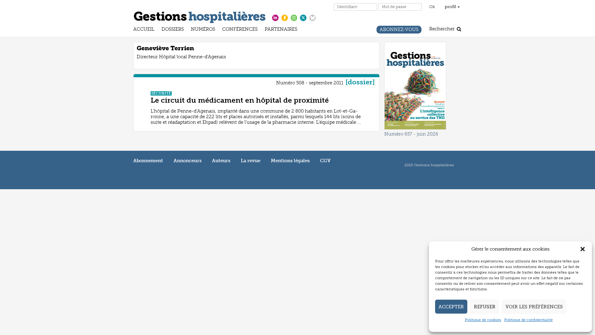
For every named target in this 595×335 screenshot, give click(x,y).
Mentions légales (290, 160)
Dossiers (172, 30)
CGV (325, 160)
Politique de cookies (483, 320)
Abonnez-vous (399, 30)
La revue (250, 160)
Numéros (203, 30)
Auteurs (221, 160)
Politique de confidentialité (528, 320)
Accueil (143, 30)
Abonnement (148, 160)
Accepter (451, 307)
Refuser (485, 307)
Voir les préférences (534, 307)
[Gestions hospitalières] (199, 16)
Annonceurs (187, 160)
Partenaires (281, 30)
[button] (583, 249)
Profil (451, 6)
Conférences (240, 30)
